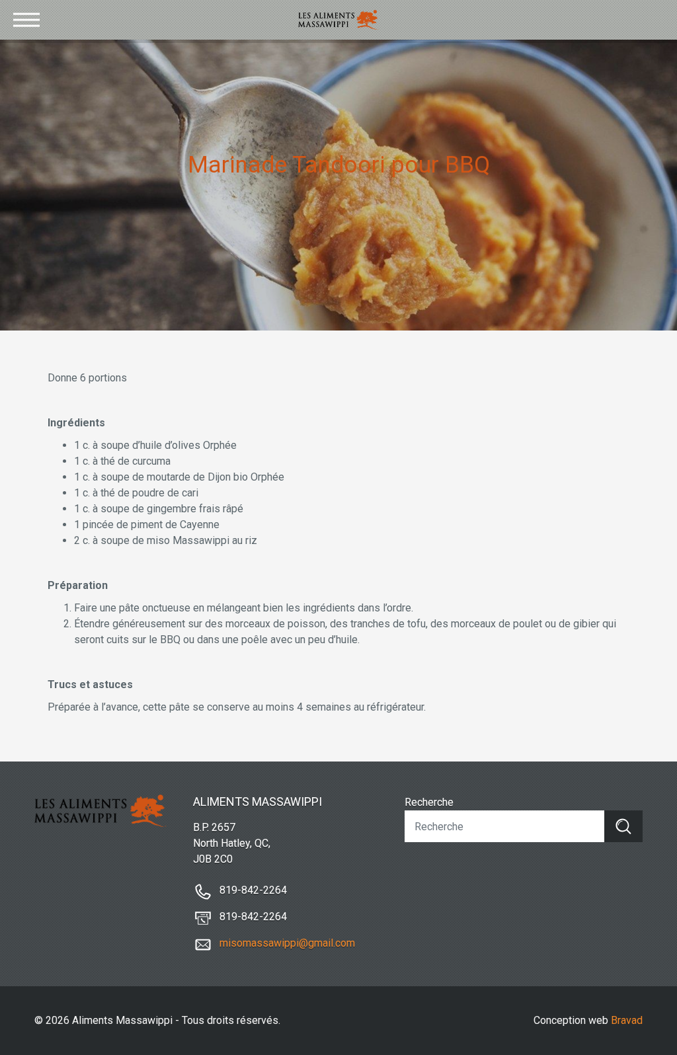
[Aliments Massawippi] (338, 20)
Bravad (627, 1020)
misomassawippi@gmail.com (287, 943)
